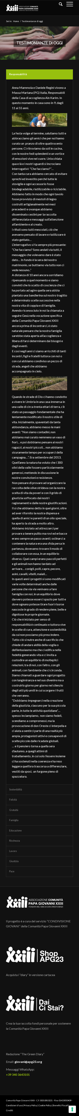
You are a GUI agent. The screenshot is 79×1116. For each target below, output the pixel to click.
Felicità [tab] (13, 799)
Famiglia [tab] (13, 820)
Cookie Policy (45, 1105)
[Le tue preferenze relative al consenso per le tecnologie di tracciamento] (72, 1109)
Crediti (9, 1110)
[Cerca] (59, 4)
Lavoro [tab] (13, 851)
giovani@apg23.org (28, 1061)
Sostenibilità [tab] (15, 789)
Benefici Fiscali (60, 1105)
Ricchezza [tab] (14, 840)
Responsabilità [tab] (18, 74)
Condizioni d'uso (14, 1105)
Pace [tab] (11, 871)
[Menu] (68, 4)
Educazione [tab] (15, 830)
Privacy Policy (30, 1105)
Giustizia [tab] (14, 861)
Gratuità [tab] (13, 809)
